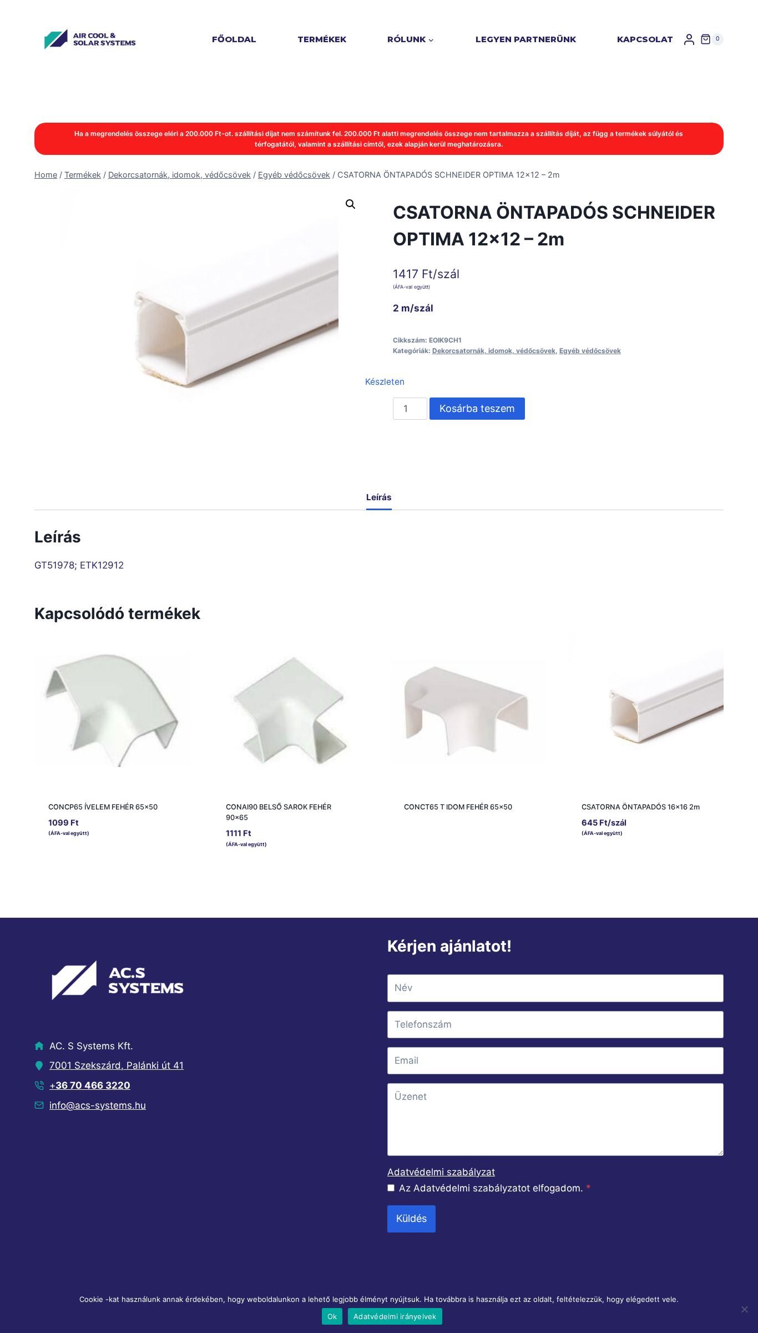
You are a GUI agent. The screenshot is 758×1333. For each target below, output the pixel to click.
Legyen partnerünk (526, 39)
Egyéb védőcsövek (590, 350)
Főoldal (234, 39)
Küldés (411, 1218)
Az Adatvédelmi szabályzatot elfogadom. (495, 1188)
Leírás (379, 497)
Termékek (321, 39)
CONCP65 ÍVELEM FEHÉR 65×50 (103, 807)
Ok (332, 1316)
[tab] (379, 498)
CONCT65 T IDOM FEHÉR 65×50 (458, 807)
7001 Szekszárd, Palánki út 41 (116, 1065)
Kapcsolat (645, 39)
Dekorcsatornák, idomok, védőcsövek (493, 350)
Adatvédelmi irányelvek (395, 1316)
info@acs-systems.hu (97, 1105)
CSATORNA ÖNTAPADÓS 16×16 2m (641, 807)
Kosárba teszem (477, 408)
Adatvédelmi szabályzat (441, 1172)
